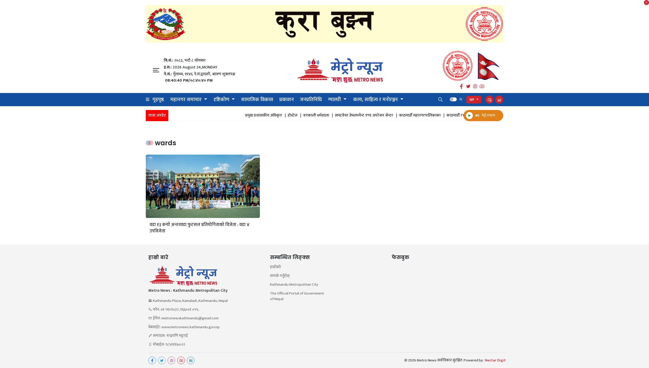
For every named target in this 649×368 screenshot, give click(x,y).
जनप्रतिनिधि (311, 99)
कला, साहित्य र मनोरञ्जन (376, 99)
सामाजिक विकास (257, 99)
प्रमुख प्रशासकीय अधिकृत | (255, 116)
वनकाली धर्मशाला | (307, 116)
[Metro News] (340, 70)
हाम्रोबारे (275, 267)
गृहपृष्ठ (158, 99)
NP (472, 99)
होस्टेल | (284, 116)
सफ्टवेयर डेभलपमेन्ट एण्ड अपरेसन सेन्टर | (355, 116)
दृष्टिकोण (222, 99)
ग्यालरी (335, 99)
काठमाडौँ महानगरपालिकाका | (411, 116)
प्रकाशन (286, 99)
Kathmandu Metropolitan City (294, 285)
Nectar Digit (495, 360)
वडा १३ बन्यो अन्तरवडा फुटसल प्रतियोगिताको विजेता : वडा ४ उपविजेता (199, 228)
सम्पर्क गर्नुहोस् (280, 276)
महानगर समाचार (186, 99)
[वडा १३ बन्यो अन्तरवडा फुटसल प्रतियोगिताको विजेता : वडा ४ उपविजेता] (203, 186)
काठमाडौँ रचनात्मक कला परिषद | (461, 116)
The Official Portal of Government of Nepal (297, 296)
